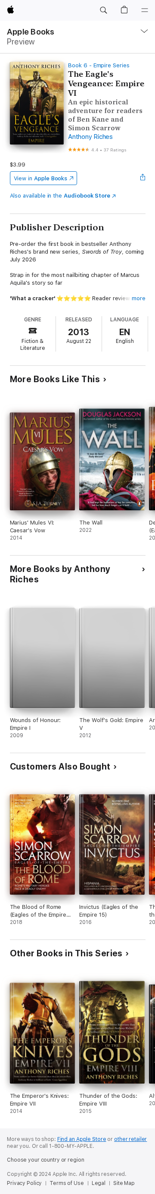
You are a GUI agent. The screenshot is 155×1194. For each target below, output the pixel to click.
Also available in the (60, 195)
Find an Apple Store (81, 1139)
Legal (98, 1183)
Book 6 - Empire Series (99, 65)
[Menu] (144, 10)
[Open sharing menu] (142, 178)
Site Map (124, 1183)
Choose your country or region (45, 1160)
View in (41, 178)
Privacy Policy (24, 1183)
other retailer (130, 1139)
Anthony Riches (90, 137)
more (139, 298)
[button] (103, 10)
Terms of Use (67, 1183)
